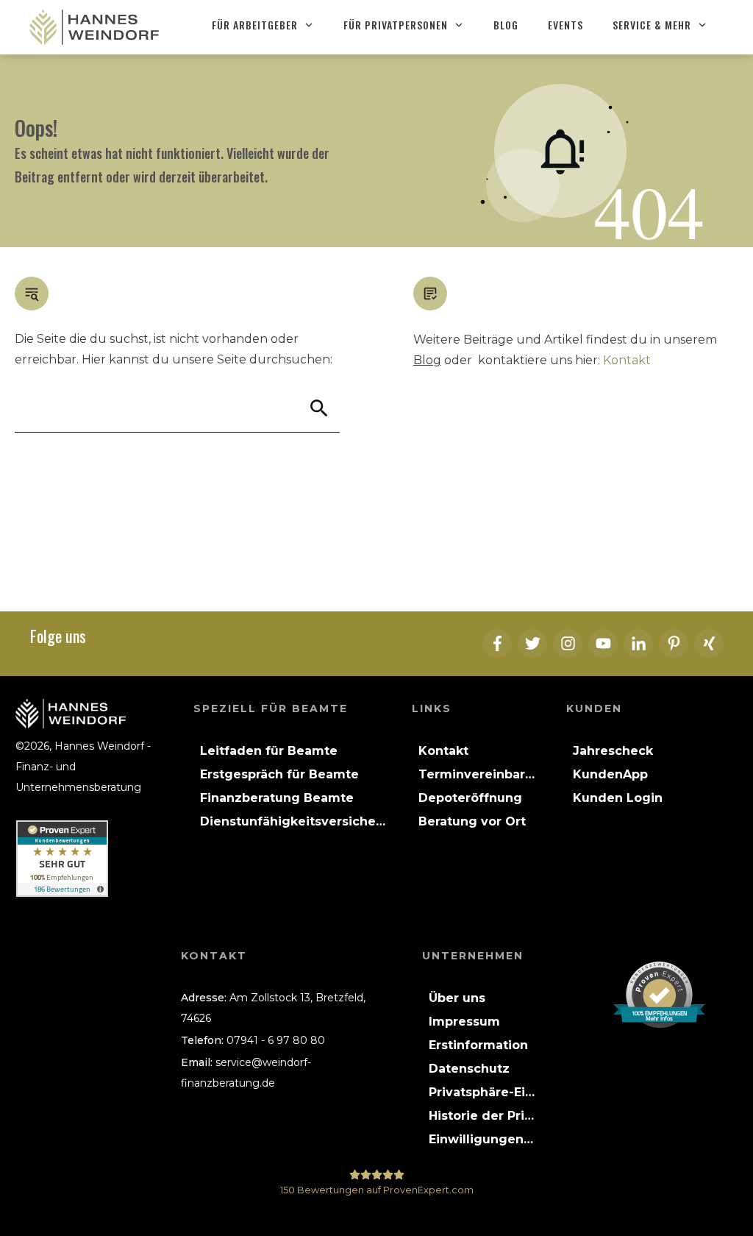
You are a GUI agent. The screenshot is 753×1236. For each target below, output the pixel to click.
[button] (482, 1092)
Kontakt (627, 360)
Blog (427, 360)
